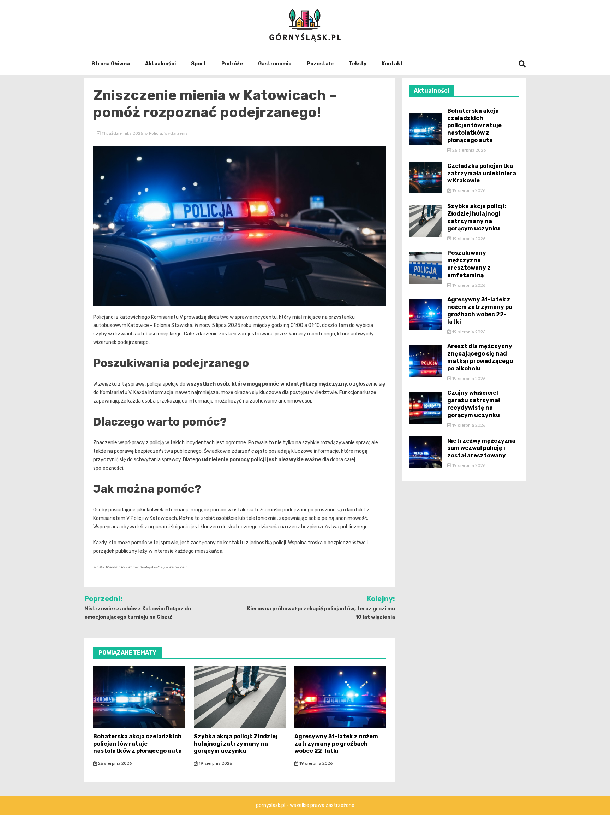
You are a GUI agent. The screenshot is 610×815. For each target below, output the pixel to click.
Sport (198, 64)
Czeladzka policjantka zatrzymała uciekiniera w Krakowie (481, 173)
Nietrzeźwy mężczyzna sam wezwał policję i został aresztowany (481, 448)
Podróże (232, 64)
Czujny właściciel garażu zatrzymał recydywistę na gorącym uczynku (473, 403)
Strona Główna (110, 64)
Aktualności (160, 64)
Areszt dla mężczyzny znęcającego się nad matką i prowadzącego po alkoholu (480, 357)
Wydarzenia (176, 133)
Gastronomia (275, 64)
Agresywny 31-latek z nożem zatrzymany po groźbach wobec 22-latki (336, 744)
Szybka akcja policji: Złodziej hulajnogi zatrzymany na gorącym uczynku (235, 744)
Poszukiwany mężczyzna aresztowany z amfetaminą (469, 264)
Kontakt (392, 64)
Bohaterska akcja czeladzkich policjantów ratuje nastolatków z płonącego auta (137, 744)
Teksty (357, 64)
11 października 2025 (122, 133)
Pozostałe (320, 64)
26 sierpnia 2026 (114, 763)
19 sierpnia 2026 (215, 763)
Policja (155, 133)
